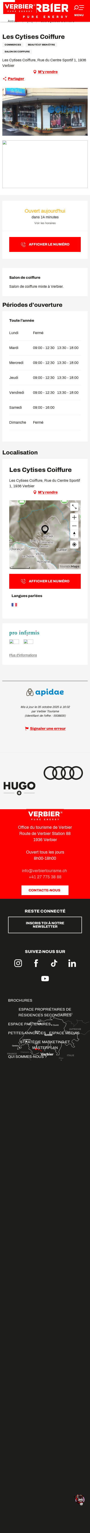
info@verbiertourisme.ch (45, 870)
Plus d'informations (23, 655)
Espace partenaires (29, 1024)
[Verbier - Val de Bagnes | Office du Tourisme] (45, 11)
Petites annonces (27, 1033)
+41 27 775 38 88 (45, 877)
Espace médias (64, 1033)
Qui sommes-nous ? (27, 1057)
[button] (45, 112)
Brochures (20, 1000)
